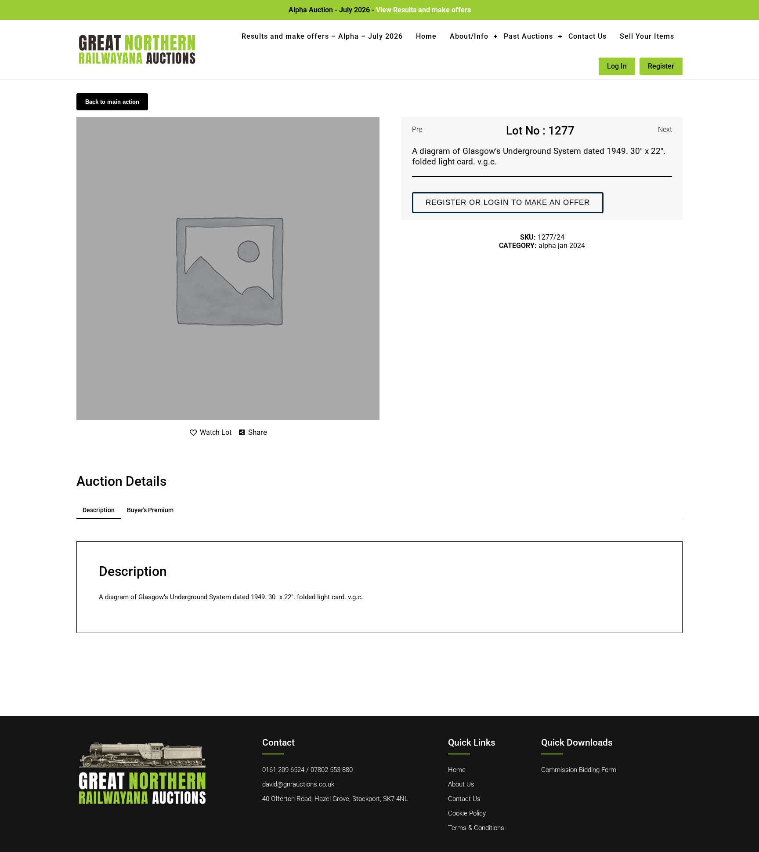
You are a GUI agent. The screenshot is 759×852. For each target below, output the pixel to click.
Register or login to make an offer (508, 202)
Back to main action (112, 101)
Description (99, 509)
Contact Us (587, 36)
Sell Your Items (647, 36)
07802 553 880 (332, 770)
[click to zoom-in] (228, 120)
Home (426, 36)
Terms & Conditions (476, 828)
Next (665, 129)
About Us (461, 784)
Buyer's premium (150, 509)
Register (661, 66)
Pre (417, 129)
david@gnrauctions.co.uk (298, 784)
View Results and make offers (423, 10)
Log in (617, 66)
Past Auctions (528, 36)
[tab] (98, 510)
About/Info (469, 36)
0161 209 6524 (283, 770)
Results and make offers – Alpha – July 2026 (322, 36)
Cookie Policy (467, 813)
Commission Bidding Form (578, 770)
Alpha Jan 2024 (562, 245)
